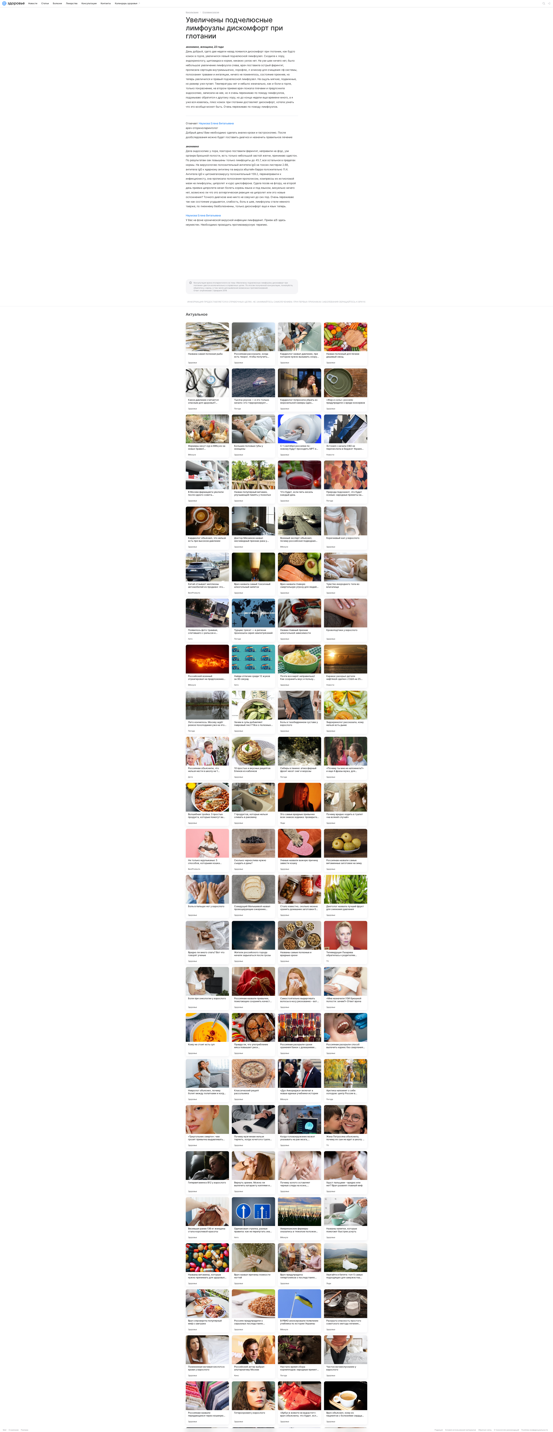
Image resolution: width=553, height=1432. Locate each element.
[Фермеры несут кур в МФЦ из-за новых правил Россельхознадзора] (207, 436)
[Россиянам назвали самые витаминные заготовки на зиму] (345, 850)
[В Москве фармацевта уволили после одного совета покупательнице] (207, 482)
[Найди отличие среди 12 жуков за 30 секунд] (253, 666)
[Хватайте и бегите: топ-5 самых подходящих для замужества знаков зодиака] (345, 1264)
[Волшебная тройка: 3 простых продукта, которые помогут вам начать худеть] (207, 804)
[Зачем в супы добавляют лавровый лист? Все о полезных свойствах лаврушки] (253, 712)
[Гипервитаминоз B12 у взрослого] (207, 1172)
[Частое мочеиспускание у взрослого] (345, 1356)
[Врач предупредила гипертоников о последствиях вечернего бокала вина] (299, 1264)
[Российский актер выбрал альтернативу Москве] (253, 1356)
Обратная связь (485, 1430)
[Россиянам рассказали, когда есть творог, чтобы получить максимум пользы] (253, 344)
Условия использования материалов (460, 1430)
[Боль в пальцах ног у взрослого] (207, 896)
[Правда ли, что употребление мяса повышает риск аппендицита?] (253, 1034)
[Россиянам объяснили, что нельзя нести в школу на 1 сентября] (207, 758)
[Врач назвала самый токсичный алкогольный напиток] (253, 574)
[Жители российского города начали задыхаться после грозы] (253, 942)
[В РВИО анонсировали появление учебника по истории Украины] (299, 1310)
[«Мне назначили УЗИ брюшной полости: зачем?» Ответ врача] (345, 988)
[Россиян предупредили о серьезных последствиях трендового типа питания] (253, 1310)
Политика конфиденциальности (534, 1430)
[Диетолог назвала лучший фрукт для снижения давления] (345, 896)
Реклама (24, 1430)
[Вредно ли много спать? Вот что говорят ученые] (207, 942)
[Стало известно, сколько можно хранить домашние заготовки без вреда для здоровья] (299, 896)
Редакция (439, 1430)
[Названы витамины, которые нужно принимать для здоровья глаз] (207, 1264)
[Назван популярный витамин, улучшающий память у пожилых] (253, 482)
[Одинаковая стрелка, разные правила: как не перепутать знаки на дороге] (253, 1218)
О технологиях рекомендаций (506, 1430)
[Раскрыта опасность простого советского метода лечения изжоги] (345, 1310)
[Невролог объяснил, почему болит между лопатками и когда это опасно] (207, 1080)
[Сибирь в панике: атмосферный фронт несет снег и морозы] (299, 758)
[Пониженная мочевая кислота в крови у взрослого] (207, 1356)
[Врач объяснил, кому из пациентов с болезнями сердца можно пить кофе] (345, 1403)
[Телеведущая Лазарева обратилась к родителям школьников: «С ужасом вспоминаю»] (345, 942)
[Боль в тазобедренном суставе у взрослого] (299, 712)
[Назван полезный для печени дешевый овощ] (345, 344)
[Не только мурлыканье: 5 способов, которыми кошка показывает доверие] (207, 850)
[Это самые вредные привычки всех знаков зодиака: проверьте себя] (299, 804)
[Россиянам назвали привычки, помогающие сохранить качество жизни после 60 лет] (253, 988)
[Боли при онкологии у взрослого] (207, 988)
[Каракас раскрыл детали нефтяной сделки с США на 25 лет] (345, 666)
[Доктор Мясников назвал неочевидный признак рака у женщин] (253, 528)
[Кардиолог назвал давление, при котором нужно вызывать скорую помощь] (299, 344)
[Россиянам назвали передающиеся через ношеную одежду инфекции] (207, 1403)
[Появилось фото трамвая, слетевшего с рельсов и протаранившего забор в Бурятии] (207, 620)
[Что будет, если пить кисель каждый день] (299, 482)
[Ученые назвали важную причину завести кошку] (299, 850)
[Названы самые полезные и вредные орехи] (299, 942)
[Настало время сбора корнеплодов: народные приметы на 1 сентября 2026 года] (299, 1356)
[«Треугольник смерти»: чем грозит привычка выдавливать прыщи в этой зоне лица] (207, 1126)
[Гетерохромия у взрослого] (253, 1403)
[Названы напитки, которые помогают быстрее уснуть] (345, 1218)
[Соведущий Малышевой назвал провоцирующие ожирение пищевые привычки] (253, 896)
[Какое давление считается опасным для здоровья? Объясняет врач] (207, 390)
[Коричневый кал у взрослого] (345, 528)
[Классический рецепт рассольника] (253, 1080)
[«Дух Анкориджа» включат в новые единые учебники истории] (299, 1080)
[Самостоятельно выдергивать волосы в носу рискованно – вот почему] (299, 988)
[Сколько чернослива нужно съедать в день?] (253, 850)
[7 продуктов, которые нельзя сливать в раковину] (253, 804)
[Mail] (4, 3)
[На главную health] (15, 3)
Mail (4, 1430)
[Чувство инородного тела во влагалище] (345, 574)
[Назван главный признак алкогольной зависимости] (299, 620)
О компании (14, 1430)
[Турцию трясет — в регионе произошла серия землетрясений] (253, 620)
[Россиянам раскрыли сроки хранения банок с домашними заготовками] (299, 1034)
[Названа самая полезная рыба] (207, 344)
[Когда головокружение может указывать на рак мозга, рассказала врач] (299, 1126)
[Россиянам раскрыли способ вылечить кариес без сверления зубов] (345, 1034)
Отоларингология (210, 12)
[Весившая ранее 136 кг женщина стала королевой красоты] (207, 1218)
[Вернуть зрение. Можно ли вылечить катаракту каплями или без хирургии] (253, 1172)
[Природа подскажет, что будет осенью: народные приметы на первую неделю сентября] (345, 482)
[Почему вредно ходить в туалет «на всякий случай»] (345, 804)
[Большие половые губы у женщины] (253, 436)
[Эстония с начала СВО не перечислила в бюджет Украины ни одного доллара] (345, 436)
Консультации (192, 12)
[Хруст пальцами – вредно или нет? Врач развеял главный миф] (345, 1172)
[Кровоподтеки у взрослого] (345, 620)
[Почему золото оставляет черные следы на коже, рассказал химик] (299, 1172)
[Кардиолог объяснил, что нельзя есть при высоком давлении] (207, 528)
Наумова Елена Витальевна (216, 123)
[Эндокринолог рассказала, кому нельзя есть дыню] (345, 712)
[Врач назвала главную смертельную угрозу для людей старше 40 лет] (299, 574)
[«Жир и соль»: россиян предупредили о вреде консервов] (345, 390)
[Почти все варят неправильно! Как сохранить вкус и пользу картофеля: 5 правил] (299, 666)
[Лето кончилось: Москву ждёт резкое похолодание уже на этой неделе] (207, 712)
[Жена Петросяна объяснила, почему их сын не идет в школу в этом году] (345, 1126)
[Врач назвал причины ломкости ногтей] (253, 1264)
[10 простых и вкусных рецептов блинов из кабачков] (253, 758)
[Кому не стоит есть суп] (207, 1034)
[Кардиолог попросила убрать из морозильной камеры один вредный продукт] (299, 390)
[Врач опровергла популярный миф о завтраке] (207, 1310)
